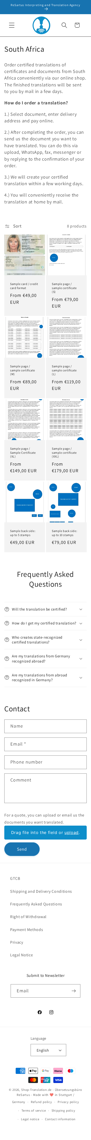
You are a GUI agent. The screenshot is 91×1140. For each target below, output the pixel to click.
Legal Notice (21, 955)
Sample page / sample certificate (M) (22, 370)
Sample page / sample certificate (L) (64, 370)
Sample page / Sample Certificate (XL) (23, 452)
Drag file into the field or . (45, 832)
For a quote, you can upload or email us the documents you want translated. (44, 818)
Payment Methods (26, 929)
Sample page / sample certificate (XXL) (64, 452)
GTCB (15, 878)
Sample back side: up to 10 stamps (64, 533)
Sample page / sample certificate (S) (64, 288)
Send (22, 849)
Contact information (60, 1119)
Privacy (16, 942)
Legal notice (30, 1119)
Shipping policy (63, 1110)
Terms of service (33, 1110)
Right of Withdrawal (28, 916)
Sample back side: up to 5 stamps (22, 533)
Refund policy (41, 1102)
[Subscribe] (73, 991)
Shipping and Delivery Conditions (41, 891)
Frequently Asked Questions (36, 904)
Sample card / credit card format (24, 286)
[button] (11, 25)
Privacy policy (68, 1102)
